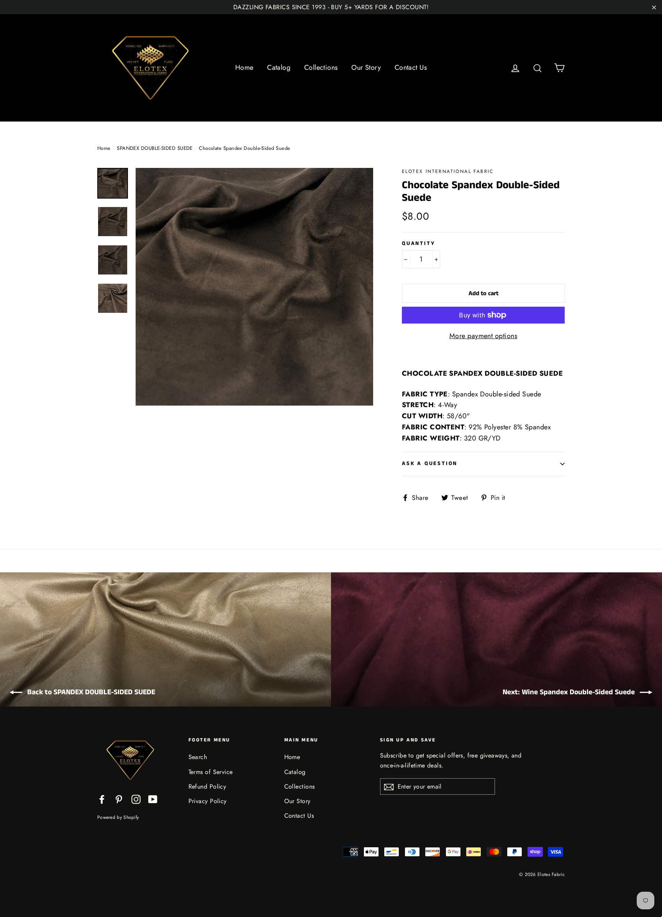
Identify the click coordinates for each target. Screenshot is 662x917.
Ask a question (429, 463)
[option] (254, 287)
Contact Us (411, 67)
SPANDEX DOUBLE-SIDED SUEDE (155, 148)
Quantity (418, 243)
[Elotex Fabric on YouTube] (152, 798)
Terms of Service (210, 771)
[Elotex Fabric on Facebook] (102, 798)
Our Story (366, 67)
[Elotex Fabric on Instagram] (136, 798)
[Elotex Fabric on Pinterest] (118, 798)
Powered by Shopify (118, 817)
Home (244, 67)
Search (197, 757)
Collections (321, 67)
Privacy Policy (207, 801)
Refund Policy (207, 786)
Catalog (278, 67)
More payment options (483, 336)
